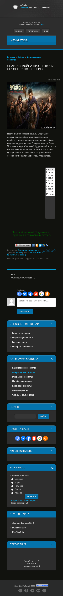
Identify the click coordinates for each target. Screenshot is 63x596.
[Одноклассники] (37, 245)
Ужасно (18, 493)
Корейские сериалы (22, 386)
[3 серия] (50, 175)
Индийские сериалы (22, 381)
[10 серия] (50, 194)
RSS (42, 24)
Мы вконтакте (19, 528)
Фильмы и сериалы (35, 7)
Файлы (21, 57)
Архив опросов (31, 500)
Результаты (16, 500)
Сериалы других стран (23, 395)
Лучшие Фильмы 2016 (23, 523)
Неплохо (19, 486)
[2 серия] (50, 172)
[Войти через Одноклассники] (47, 293)
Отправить (25, 311)
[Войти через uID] (19, 293)
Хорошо (18, 482)
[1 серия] (50, 169)
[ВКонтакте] (33, 245)
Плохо (18, 489)
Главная (18, 31)
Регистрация (33, 31)
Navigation (19, 40)
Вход (46, 31)
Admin (19, 252)
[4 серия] (50, 178)
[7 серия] (50, 186)
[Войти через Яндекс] (35, 293)
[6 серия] (50, 183)
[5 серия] (50, 180)
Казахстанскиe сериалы (24, 368)
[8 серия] (50, 189)
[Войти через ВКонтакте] (24, 293)
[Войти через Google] (41, 293)
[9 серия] (50, 191)
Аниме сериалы (20, 390)
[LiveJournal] (47, 245)
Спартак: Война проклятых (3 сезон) (25, 253)
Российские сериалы (22, 377)
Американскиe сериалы (28, 250)
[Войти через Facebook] (30, 293)
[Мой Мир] (43, 245)
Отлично (19, 479)
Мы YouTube (18, 532)
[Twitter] (40, 245)
